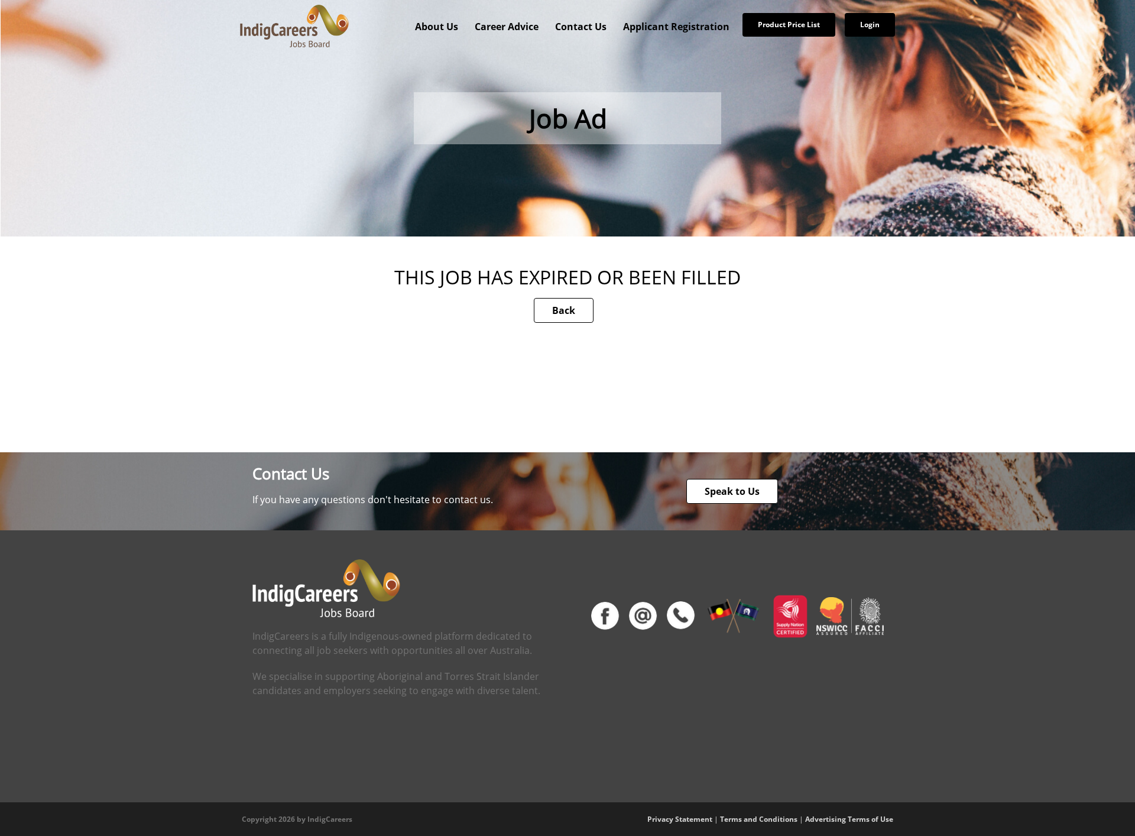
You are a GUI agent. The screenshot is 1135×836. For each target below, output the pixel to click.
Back (563, 310)
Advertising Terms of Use (849, 819)
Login (870, 25)
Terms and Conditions (758, 819)
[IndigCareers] (294, 25)
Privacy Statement (679, 819)
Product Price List (789, 25)
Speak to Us (732, 491)
